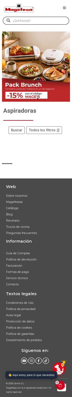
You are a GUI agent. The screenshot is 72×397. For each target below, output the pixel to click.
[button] (64, 7)
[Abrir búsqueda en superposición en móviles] (36, 20)
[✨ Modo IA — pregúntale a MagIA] (59, 369)
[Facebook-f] (38, 361)
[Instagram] (31, 361)
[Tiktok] (46, 361)
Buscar (16, 130)
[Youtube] (24, 361)
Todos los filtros (42, 130)
